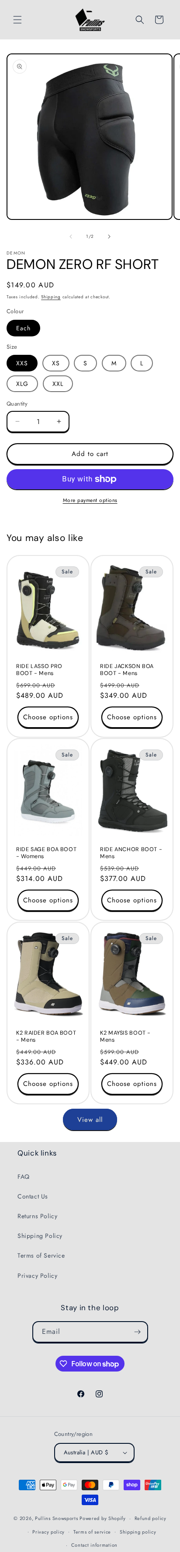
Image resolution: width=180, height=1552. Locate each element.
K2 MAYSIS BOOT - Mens (125, 1036)
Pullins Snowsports (56, 1518)
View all (90, 1119)
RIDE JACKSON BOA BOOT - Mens (127, 669)
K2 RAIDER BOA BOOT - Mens (46, 1036)
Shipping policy (138, 1531)
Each (23, 328)
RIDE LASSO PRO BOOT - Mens (39, 669)
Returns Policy (37, 1216)
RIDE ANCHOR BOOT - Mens (131, 853)
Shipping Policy (39, 1235)
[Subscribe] (137, 1332)
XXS (22, 363)
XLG (22, 383)
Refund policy (150, 1518)
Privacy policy (48, 1531)
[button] (17, 19)
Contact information (94, 1544)
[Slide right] (109, 236)
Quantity (17, 403)
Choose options (48, 717)
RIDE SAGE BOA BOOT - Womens (46, 853)
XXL (57, 383)
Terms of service (92, 1531)
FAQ (23, 1176)
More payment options (90, 500)
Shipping (51, 296)
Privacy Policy (37, 1275)
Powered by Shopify (103, 1518)
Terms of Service (41, 1255)
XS (56, 363)
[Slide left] (70, 236)
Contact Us (32, 1196)
